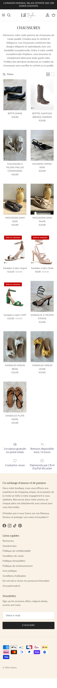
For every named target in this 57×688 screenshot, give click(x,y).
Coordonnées (9, 546)
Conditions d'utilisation (14, 575)
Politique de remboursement (17, 566)
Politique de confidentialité (17, 550)
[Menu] (3, 15)
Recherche (8, 540)
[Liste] (52, 74)
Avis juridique (10, 570)
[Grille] (48, 74)
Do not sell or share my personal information (26, 580)
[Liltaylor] (28, 15)
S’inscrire (28, 625)
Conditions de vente (13, 556)
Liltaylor (13, 667)
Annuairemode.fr (11, 585)
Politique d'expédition (14, 560)
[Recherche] (10, 15)
